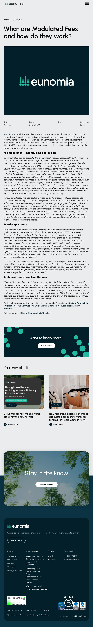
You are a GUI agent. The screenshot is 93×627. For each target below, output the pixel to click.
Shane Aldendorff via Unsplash (36, 313)
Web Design (64, 616)
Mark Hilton (9, 134)
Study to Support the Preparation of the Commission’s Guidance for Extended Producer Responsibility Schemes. (46, 306)
